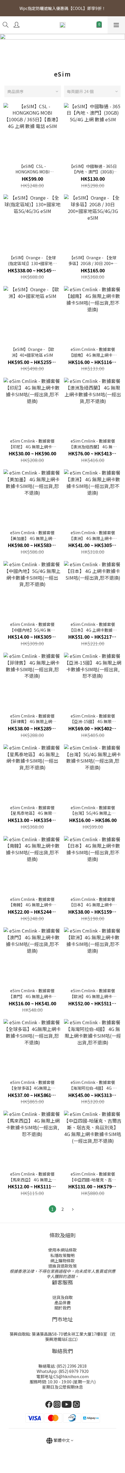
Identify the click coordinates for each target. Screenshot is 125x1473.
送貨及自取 (62, 1297)
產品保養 (62, 1302)
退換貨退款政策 (62, 1266)
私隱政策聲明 (62, 1255)
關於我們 (62, 1308)
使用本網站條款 (62, 1250)
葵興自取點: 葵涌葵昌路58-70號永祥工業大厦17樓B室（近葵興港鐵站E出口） (62, 1336)
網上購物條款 (62, 1260)
